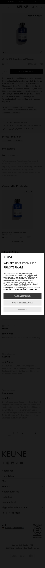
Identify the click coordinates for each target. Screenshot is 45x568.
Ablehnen (22, 309)
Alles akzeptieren (22, 296)
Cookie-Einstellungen (22, 303)
